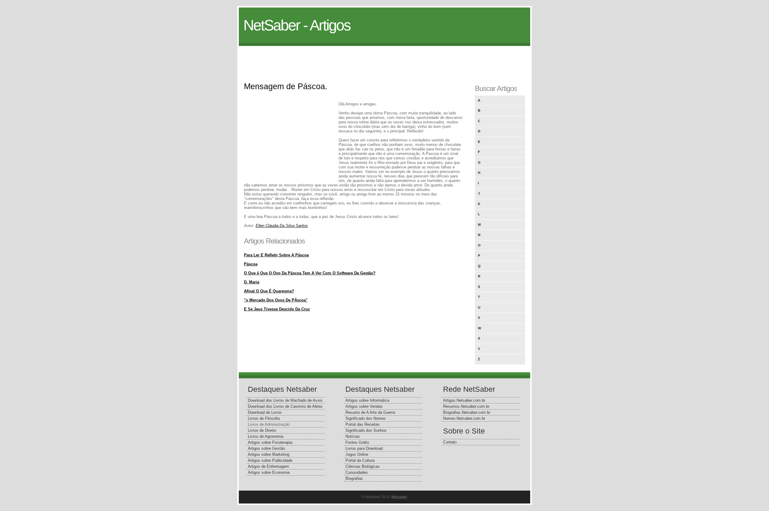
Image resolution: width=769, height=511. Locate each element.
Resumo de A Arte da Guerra (370, 412)
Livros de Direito (262, 430)
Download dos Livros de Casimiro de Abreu (285, 406)
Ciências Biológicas (362, 466)
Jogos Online (356, 454)
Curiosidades (356, 472)
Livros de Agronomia (265, 436)
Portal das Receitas (362, 424)
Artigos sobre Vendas (364, 406)
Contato (450, 442)
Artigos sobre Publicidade (270, 460)
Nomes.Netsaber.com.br (464, 418)
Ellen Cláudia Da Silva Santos (282, 225)
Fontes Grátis (357, 442)
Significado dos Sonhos (366, 430)
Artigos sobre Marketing (268, 454)
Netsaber (399, 497)
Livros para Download (364, 448)
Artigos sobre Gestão (266, 448)
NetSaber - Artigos (296, 25)
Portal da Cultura (360, 460)
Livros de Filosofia (264, 418)
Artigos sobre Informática (367, 400)
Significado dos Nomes (365, 418)
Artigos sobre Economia (269, 472)
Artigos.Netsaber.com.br (464, 400)
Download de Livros (265, 412)
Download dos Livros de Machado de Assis (285, 400)
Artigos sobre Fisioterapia (270, 442)
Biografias (354, 478)
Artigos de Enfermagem (268, 466)
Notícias (352, 436)
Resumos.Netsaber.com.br (466, 406)
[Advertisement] (384, 59)
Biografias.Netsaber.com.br (466, 412)
